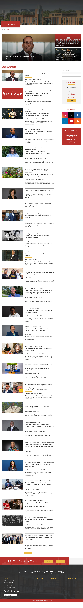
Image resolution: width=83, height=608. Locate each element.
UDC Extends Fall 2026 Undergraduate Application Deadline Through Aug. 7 (39, 273)
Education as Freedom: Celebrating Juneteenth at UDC (39, 520)
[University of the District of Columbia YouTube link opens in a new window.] (18, 591)
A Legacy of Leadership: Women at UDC (36, 503)
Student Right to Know (55, 587)
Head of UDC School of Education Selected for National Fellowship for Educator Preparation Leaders (38, 195)
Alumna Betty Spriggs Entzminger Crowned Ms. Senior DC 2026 (39, 407)
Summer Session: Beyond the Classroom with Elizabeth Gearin (38, 349)
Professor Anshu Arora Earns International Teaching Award (37, 465)
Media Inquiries (37, 585)
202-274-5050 (12, 587)
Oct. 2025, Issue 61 (71, 93)
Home (3, 29)
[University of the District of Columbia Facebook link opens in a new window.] (5, 591)
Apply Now (48, 561)
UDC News (37, 583)
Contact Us (37, 587)
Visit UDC (60, 561)
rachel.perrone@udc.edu (71, 135)
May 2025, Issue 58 (71, 97)
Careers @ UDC (37, 581)
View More (28, 553)
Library (52, 585)
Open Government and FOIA (73, 585)
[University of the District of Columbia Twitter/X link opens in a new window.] (15, 591)
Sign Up (71, 100)
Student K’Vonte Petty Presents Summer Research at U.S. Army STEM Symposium (37, 114)
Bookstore (53, 583)
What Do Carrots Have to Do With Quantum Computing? (37, 369)
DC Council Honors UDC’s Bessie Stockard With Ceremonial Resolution (38, 311)
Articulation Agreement (73, 587)
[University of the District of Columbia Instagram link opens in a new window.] (8, 591)
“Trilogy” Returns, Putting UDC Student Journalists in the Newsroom (36, 94)
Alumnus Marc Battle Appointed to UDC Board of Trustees (39, 255)
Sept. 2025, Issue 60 (71, 94)
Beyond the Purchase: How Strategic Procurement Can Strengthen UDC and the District (37, 153)
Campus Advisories (54, 581)
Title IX (52, 589)
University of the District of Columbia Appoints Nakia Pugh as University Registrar (38, 329)
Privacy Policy (71, 581)
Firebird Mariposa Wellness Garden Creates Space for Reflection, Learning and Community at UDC (39, 175)
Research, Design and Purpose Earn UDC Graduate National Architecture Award (36, 389)
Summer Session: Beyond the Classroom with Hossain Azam (38, 538)
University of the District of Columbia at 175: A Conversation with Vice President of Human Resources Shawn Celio (38, 292)
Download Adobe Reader (73, 589)
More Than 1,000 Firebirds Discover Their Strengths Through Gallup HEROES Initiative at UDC (39, 484)
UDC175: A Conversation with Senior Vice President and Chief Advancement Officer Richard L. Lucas (39, 426)
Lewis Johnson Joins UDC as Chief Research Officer (37, 75)
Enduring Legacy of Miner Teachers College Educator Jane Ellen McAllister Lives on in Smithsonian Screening (37, 235)
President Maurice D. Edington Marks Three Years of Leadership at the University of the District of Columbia (39, 215)
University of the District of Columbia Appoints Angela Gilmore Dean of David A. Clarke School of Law (39, 446)
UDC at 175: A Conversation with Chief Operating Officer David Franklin (39, 132)
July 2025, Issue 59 (71, 96)
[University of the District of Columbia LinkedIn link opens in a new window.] (11, 591)
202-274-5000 (9, 585)
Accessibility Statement (73, 583)
